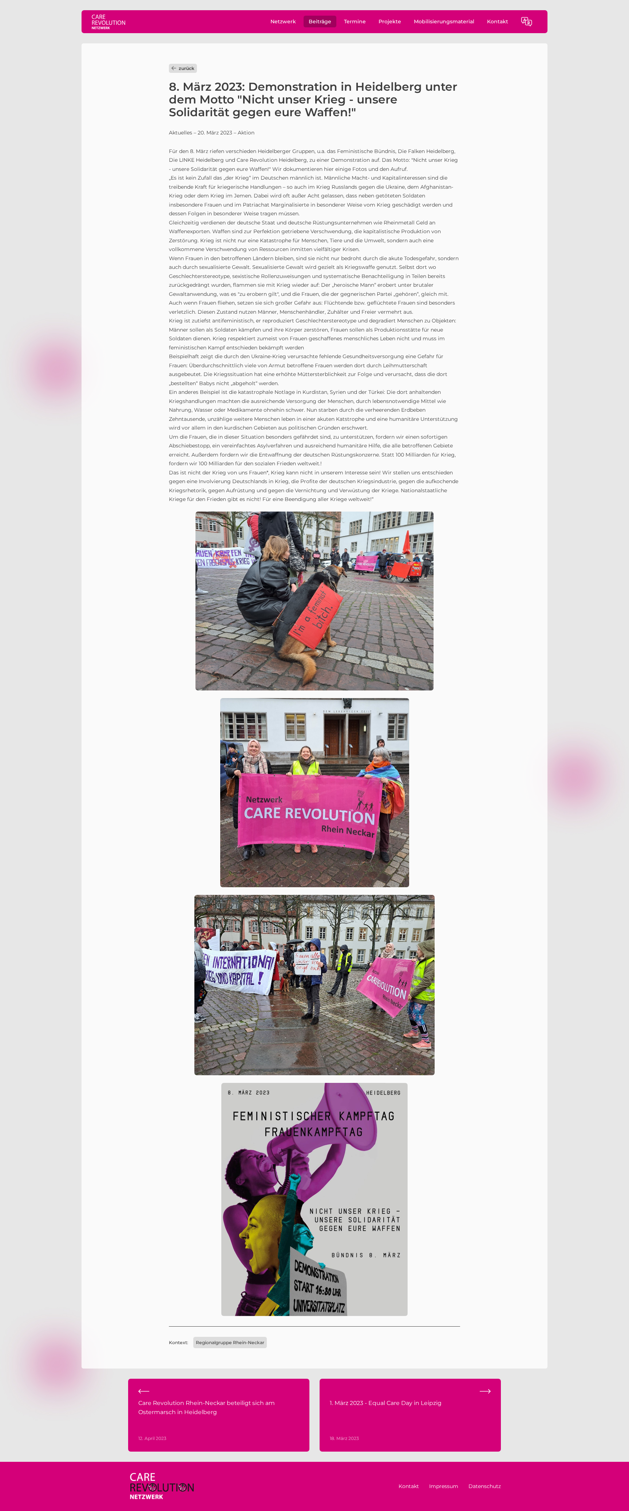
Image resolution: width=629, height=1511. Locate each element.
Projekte (390, 21)
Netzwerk (283, 21)
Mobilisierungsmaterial (444, 21)
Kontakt (497, 21)
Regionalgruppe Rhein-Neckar (230, 1342)
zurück (186, 68)
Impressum (443, 1486)
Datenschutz (484, 1486)
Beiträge (320, 21)
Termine (355, 21)
